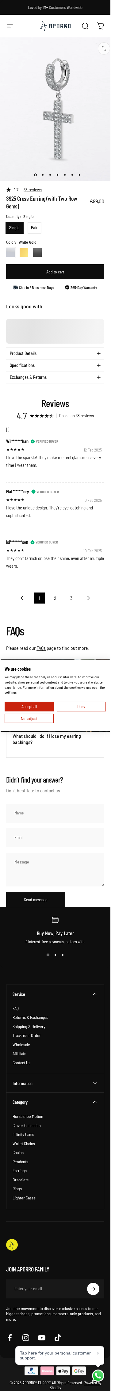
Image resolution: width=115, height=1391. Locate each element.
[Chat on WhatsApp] (98, 1376)
